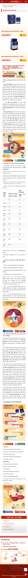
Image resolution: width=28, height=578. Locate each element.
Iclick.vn (14, 576)
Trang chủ (4, 5)
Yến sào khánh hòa (17, 567)
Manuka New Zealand (9, 10)
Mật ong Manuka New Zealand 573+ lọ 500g (12, 56)
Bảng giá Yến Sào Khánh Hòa (18, 568)
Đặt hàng (24, 35)
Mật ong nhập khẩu (12, 5)
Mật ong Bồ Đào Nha (9, 529)
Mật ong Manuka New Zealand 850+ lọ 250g (12, 31)
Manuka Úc (6, 520)
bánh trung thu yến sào (14, 565)
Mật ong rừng (7, 526)
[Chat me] (25, 570)
